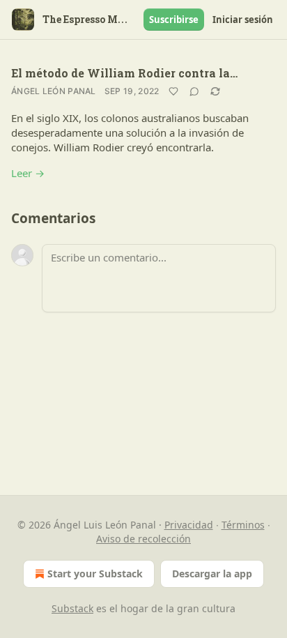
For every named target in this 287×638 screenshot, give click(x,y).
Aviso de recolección (143, 538)
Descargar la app (212, 573)
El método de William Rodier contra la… (124, 73)
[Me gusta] (173, 91)
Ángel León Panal (53, 91)
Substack (72, 608)
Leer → (28, 173)
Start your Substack (95, 573)
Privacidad (188, 524)
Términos (243, 524)
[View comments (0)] (194, 91)
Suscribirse (174, 19)
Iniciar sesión (242, 19)
